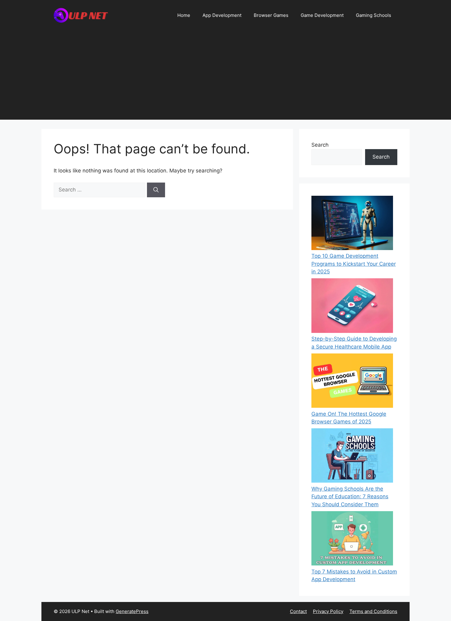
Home (183, 15)
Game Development (322, 15)
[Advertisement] (225, 77)
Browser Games (271, 15)
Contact (298, 611)
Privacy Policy (328, 611)
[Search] (156, 190)
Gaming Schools (373, 15)
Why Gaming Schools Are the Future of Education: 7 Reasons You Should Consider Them (349, 496)
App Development (221, 15)
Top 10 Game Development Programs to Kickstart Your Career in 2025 (353, 264)
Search (320, 145)
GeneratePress (132, 611)
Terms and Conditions (373, 611)
